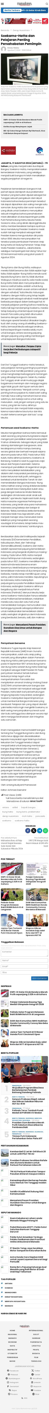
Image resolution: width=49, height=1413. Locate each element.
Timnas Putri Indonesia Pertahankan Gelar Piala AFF (27, 1137)
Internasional (36, 1330)
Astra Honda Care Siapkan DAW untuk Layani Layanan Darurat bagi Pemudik (28, 1259)
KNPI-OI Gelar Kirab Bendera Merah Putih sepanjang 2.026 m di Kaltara (23, 121)
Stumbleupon (14, 1378)
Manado (12, 1338)
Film (36, 1357)
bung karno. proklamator (28, 812)
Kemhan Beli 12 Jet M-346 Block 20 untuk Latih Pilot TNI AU (28, 1152)
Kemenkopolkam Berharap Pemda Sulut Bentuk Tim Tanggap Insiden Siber (28, 1182)
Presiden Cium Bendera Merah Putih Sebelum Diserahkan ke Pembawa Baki (28, 1125)
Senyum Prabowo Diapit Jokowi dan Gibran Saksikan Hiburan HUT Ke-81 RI (28, 1101)
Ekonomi (12, 1342)
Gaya (12, 1346)
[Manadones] (24, 3)
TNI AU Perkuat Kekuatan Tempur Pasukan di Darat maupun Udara (27, 1172)
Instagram (14, 1382)
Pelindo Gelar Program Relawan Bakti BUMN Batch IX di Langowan (12, 906)
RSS (25, 1398)
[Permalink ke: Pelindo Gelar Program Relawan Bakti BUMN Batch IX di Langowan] (12, 894)
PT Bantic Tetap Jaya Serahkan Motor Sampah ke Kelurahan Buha (28, 1249)
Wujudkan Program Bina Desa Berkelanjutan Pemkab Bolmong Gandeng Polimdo (28, 1090)
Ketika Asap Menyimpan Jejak (18, 126)
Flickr (37, 1394)
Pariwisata (36, 1342)
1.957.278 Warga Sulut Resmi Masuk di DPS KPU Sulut (37, 841)
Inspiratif (12, 1349)
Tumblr (37, 1374)
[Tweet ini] (33, 830)
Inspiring (30, 1118)
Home (12, 1330)
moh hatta (27, 816)
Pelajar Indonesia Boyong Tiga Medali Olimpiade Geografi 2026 (36, 880)
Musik (12, 1361)
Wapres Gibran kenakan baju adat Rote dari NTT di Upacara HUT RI (35, 932)
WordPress (37, 1378)
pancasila (40, 816)
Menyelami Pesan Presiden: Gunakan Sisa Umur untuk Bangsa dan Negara (28, 1202)
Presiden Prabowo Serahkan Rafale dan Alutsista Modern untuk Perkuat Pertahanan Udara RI (28, 1162)
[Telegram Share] (39, 830)
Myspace (37, 1386)
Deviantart (14, 1386)
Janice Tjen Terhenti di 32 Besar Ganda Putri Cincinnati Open (11, 930)
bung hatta (7, 812)
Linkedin (37, 1382)
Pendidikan (16, 1086)
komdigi (9, 1288)
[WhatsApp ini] (45, 830)
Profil (36, 1349)
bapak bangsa (28, 807)
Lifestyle (36, 1346)
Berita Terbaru (18, 1097)
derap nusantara (10, 816)
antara (5, 807)
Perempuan (16, 1134)
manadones (10, 1292)
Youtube (37, 1390)
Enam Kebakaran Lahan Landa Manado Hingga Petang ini (26, 1219)
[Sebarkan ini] (27, 830)
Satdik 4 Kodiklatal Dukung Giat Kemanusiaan (27, 1192)
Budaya (36, 1353)
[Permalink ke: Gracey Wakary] (3, 49)
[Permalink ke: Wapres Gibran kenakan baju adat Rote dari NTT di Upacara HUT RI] (37, 920)
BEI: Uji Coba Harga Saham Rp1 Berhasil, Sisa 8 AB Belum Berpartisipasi (24, 132)
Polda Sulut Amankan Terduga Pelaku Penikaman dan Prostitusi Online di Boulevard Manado (27, 1239)
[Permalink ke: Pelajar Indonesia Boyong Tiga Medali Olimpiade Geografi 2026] (37, 869)
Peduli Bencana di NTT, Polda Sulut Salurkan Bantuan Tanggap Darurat (28, 1229)
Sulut (36, 1334)
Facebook (14, 1371)
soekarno (6, 820)
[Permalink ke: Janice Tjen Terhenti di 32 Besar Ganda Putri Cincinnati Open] (12, 920)
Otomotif (12, 1353)
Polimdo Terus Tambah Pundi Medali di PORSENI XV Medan (27, 1111)
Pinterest (14, 1374)
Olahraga (38, 1132)
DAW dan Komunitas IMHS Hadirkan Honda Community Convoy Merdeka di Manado (36, 906)
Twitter (37, 1371)
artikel (15, 807)
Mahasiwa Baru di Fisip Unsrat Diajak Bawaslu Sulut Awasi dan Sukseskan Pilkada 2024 (12, 843)
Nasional (26, 1120)
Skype (14, 1390)
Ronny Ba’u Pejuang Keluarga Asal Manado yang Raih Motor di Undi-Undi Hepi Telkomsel (28, 1269)
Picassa (14, 1394)
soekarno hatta (22, 820)
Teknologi (36, 1361)
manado (9, 1306)
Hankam (36, 1338)
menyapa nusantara (15, 1301)
